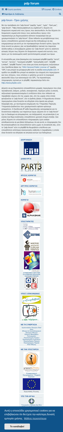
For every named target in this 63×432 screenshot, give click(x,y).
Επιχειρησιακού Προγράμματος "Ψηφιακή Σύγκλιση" (31, 375)
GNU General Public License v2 (35, 67)
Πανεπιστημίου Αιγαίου (31, 338)
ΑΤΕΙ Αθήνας (31, 344)
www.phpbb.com (50, 70)
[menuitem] (13, 9)
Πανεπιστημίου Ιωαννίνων (31, 339)
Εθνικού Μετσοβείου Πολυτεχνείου (31, 335)
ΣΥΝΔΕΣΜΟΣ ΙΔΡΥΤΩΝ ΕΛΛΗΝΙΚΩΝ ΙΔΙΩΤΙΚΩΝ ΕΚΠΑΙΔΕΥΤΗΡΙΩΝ (31, 274)
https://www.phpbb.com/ (11, 83)
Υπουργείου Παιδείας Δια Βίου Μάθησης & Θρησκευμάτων (31, 405)
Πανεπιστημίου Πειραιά (31, 343)
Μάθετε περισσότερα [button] (35, 418)
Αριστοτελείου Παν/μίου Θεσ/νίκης (31, 328)
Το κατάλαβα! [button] (17, 426)
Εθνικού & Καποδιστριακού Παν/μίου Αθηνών (31, 332)
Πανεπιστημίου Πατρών (32, 341)
